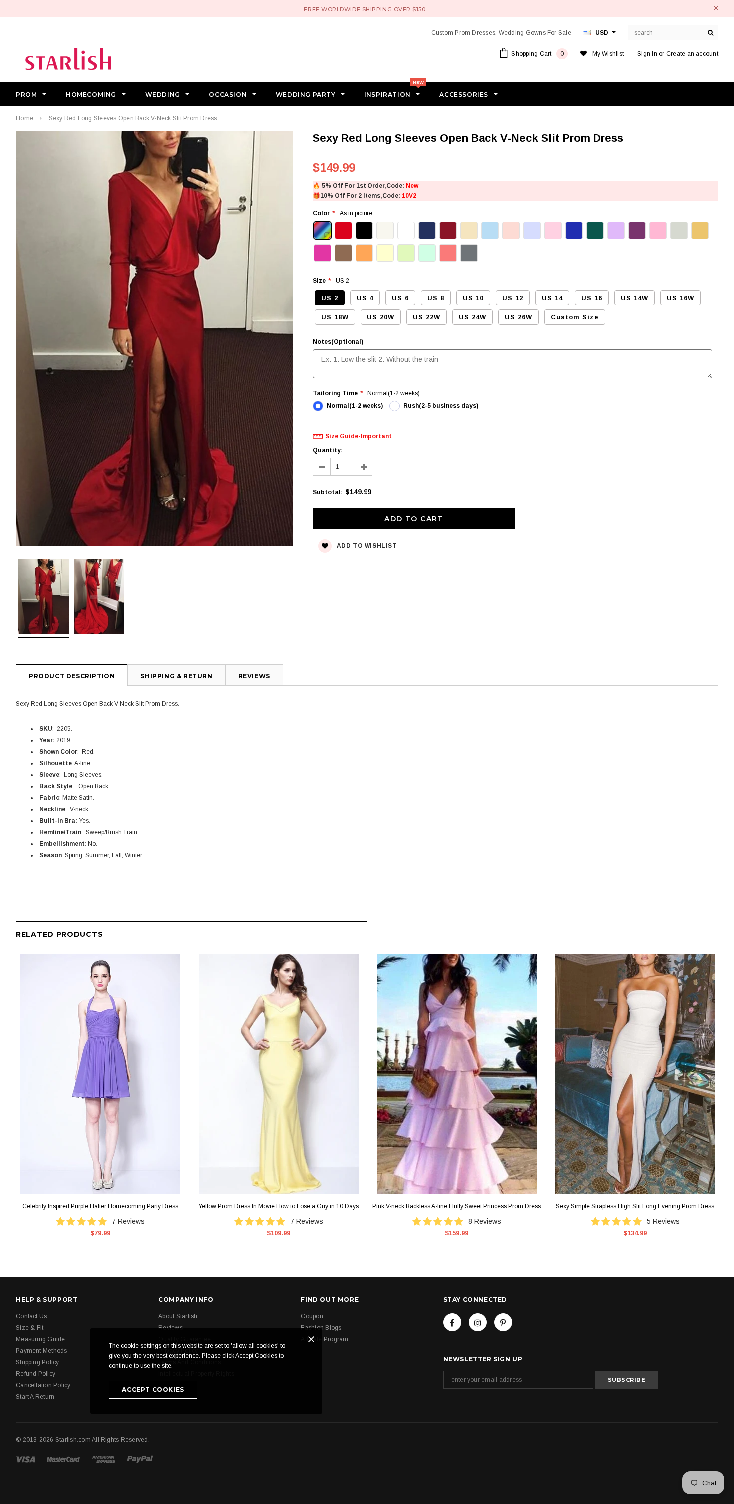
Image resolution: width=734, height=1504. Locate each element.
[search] (710, 32)
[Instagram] (478, 1322)
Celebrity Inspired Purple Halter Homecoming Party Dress (100, 1206)
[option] (154, 340)
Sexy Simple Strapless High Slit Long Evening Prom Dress (635, 1206)
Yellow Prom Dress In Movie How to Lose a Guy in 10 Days (278, 1206)
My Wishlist (608, 53)
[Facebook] (452, 1322)
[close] (716, 8)
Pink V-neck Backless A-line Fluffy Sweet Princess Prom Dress (456, 1206)
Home (24, 118)
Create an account (692, 53)
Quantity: (328, 450)
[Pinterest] (503, 1322)
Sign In (647, 53)
